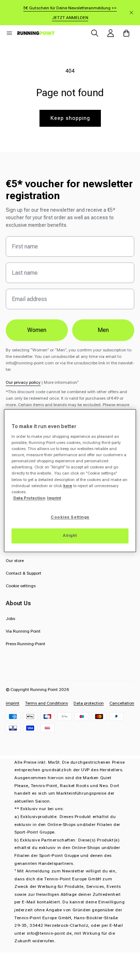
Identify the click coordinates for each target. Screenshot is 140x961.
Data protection (89, 703)
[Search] (95, 33)
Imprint (54, 497)
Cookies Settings (70, 517)
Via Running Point (23, 631)
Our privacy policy (23, 382)
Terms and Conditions (46, 703)
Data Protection (29, 497)
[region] (70, 480)
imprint (12, 703)
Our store (15, 560)
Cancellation (121, 703)
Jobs (10, 618)
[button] (9, 33)
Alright (70, 535)
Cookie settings (21, 585)
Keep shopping (70, 118)
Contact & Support (23, 573)
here (67, 485)
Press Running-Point (25, 643)
